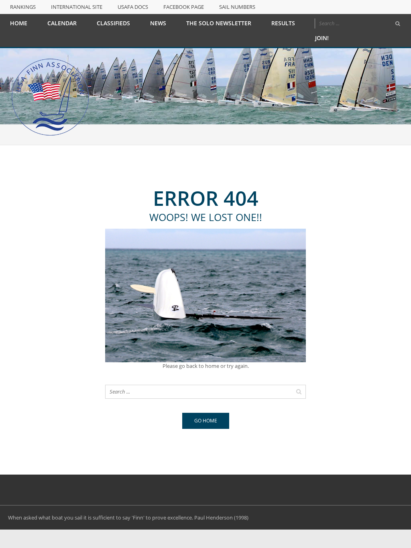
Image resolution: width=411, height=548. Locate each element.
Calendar (62, 23)
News (158, 23)
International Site (76, 6)
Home (18, 23)
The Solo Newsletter (218, 23)
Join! (322, 38)
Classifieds (113, 23)
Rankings (23, 6)
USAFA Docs (133, 6)
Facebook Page (183, 6)
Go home (205, 420)
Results (283, 23)
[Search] (397, 24)
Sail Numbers (237, 6)
